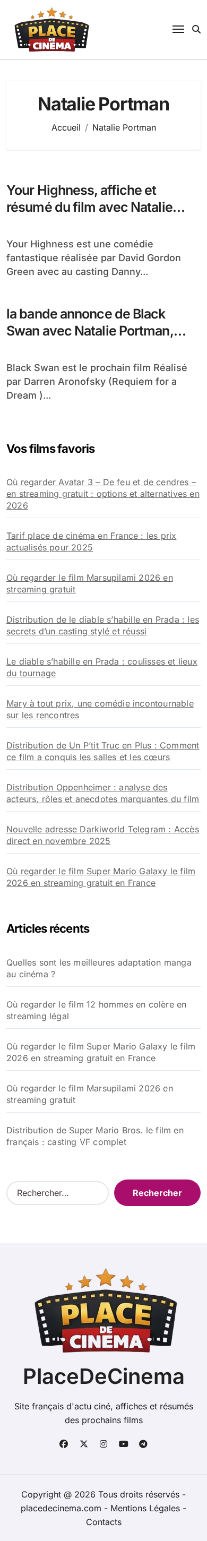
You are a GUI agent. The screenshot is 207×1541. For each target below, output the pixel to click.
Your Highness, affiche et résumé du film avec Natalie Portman (89, 207)
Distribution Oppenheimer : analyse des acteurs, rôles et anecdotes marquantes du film (102, 793)
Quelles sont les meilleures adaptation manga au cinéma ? (99, 968)
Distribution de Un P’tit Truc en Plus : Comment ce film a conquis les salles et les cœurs (102, 751)
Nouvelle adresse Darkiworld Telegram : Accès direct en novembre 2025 (102, 835)
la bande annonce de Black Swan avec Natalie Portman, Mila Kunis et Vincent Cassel (90, 331)
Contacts (104, 1522)
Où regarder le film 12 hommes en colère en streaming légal (96, 1010)
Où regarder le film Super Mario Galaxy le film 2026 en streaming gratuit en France (100, 877)
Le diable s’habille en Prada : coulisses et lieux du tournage (101, 667)
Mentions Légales (146, 1508)
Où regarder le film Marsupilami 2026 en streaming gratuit (89, 583)
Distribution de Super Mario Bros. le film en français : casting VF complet (95, 1136)
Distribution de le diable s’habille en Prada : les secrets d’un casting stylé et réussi (102, 625)
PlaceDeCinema (104, 1376)
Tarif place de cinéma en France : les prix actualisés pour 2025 (91, 541)
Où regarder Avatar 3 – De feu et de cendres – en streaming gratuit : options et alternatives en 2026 (103, 494)
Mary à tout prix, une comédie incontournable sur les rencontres (100, 709)
